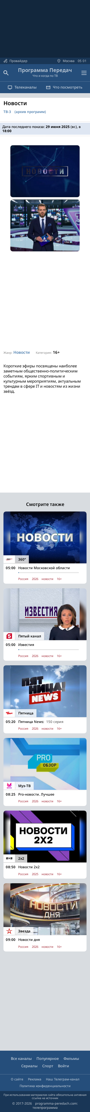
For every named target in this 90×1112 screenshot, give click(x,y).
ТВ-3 (7, 112)
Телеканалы (26, 87)
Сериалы (29, 1065)
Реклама (34, 1079)
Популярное (47, 1058)
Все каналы (21, 1058)
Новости (21, 352)
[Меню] (84, 73)
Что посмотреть (67, 87)
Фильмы (71, 1058)
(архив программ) (30, 112)
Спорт (47, 1065)
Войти (63, 1065)
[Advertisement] (45, 301)
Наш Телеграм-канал (62, 1079)
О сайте (17, 1079)
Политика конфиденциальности (45, 1086)
